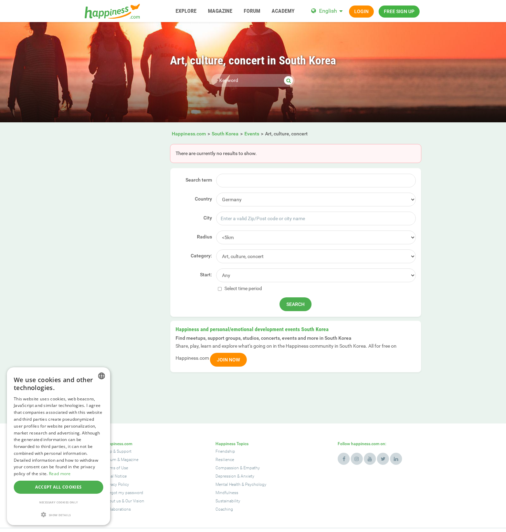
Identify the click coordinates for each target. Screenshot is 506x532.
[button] (58, 514)
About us (112, 501)
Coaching (224, 509)
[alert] (58, 446)
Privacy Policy (116, 484)
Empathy (251, 468)
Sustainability (227, 501)
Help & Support (117, 451)
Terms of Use (116, 468)
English (328, 11)
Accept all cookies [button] (58, 487)
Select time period (242, 288)
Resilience (224, 459)
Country (203, 199)
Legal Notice (115, 476)
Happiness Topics (232, 443)
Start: (206, 274)
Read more (60, 474)
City (207, 218)
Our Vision (134, 501)
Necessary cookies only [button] (58, 502)
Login (361, 11)
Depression (225, 476)
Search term (199, 180)
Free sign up (399, 11)
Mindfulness (226, 492)
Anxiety (247, 476)
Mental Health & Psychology (240, 484)
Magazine (129, 459)
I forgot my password (123, 492)
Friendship (225, 451)
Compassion (227, 468)
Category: (201, 255)
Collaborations (117, 509)
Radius (204, 236)
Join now (228, 359)
